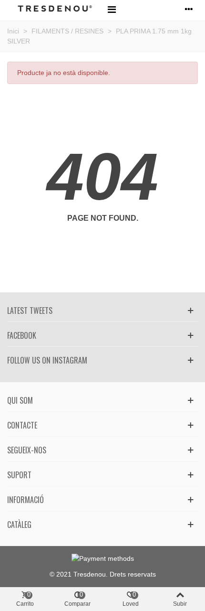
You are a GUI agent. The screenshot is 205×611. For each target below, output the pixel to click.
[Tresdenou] (54, 9)
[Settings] (189, 9)
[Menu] (111, 9)
